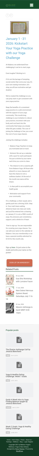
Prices (22, 440)
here (13, 247)
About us (28, 440)
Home (8, 440)
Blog (8, 355)
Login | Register (28, 442)
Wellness (15, 442)
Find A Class (15, 440)
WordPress (19, 451)
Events (8, 407)
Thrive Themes (19, 449)
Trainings (8, 442)
